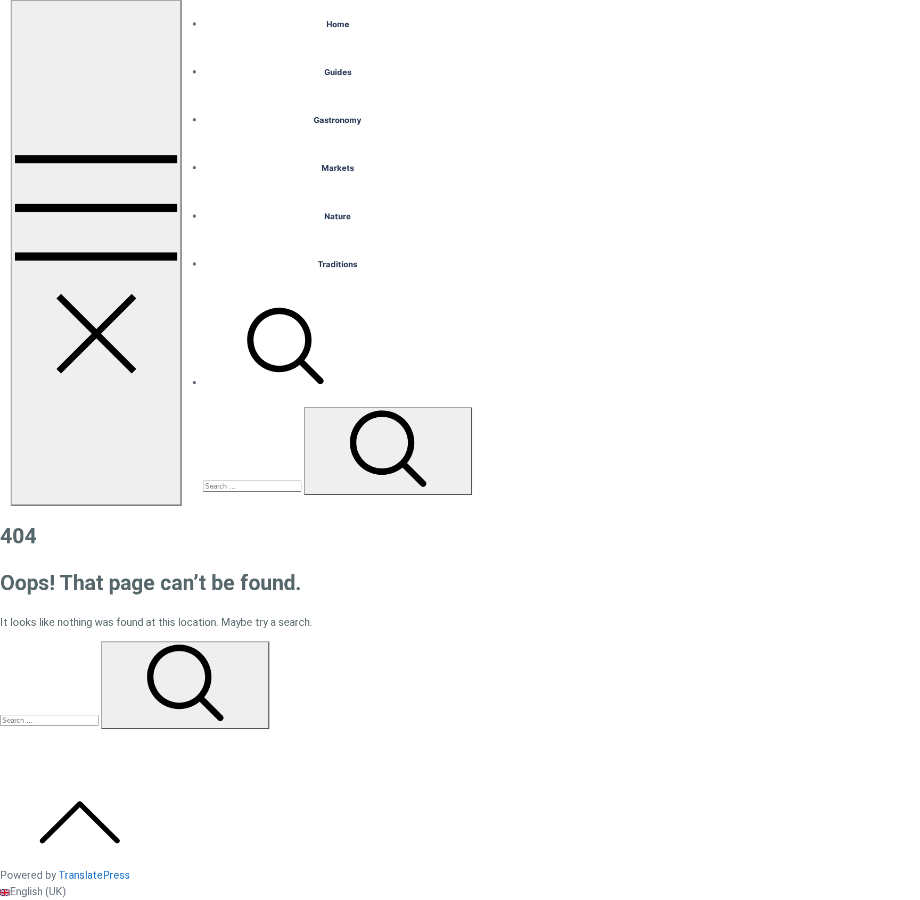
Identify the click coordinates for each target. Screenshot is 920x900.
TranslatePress (94, 875)
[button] (460, 892)
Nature (337, 216)
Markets (338, 168)
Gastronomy (338, 120)
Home (337, 24)
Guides (337, 72)
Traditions (337, 264)
